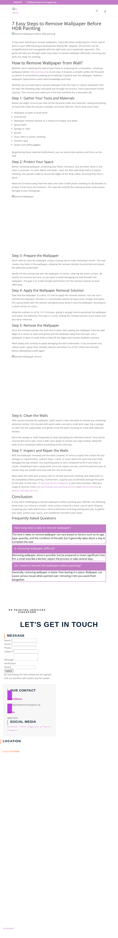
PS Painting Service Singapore (53, 483)
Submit (9, 670)
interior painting (89, 486)
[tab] (59, 528)
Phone (7, 667)
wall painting (42, 486)
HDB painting (37, 71)
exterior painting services (25, 490)
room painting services (64, 486)
